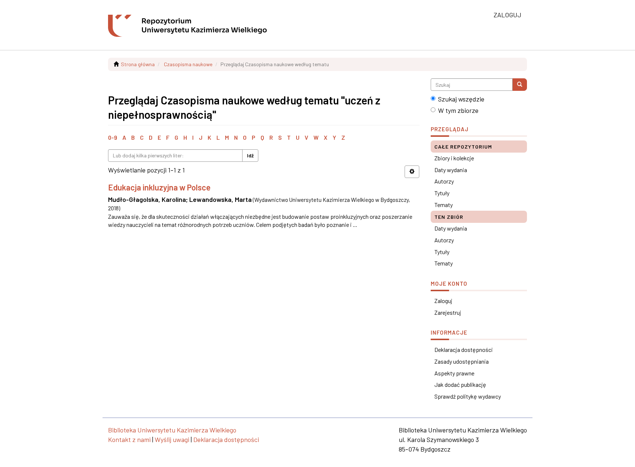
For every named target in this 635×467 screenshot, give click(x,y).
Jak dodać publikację (460, 384)
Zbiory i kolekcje (454, 157)
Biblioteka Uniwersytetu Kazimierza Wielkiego (172, 430)
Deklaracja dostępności (463, 349)
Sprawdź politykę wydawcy (467, 396)
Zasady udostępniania (461, 361)
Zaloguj (443, 300)
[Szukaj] (519, 84)
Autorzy (444, 181)
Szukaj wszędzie (461, 99)
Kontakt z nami (129, 439)
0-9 (112, 137)
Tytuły (441, 192)
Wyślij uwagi (172, 439)
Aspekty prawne (454, 373)
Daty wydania (450, 169)
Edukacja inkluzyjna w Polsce (159, 187)
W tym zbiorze (458, 110)
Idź (250, 155)
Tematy (443, 204)
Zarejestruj (447, 312)
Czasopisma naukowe (188, 64)
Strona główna (138, 64)
